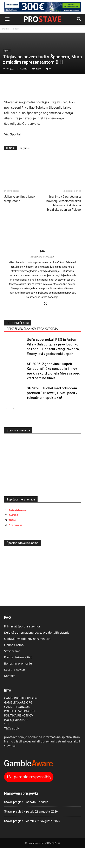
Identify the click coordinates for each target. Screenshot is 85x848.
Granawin (15, 525)
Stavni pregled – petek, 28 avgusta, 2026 (31, 811)
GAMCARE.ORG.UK (17, 707)
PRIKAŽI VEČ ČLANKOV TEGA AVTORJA (32, 328)
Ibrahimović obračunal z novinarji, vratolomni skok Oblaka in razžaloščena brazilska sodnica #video (63, 203)
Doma (5, 28)
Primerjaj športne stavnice (22, 626)
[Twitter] (18, 82)
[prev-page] (6, 408)
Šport (16, 28)
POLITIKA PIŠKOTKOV (18, 715)
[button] (7, 19)
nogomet (25, 147)
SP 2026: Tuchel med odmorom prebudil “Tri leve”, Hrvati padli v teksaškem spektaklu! (52, 393)
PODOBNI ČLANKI (18, 323)
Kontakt (9, 676)
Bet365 (13, 515)
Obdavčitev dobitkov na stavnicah (27, 639)
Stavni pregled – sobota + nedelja (26, 802)
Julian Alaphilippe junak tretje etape (19, 199)
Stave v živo (12, 651)
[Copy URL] (27, 82)
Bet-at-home (17, 510)
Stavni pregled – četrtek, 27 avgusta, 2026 (32, 821)
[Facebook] (8, 82)
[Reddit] (38, 304)
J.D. (12, 68)
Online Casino (14, 645)
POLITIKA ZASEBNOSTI (19, 711)
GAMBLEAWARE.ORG (18, 702)
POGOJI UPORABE (16, 720)
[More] (37, 82)
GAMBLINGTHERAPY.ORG (21, 698)
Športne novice (14, 670)
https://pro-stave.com (42, 256)
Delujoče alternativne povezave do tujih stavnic (36, 632)
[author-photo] (42, 245)
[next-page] (13, 408)
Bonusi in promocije (18, 663)
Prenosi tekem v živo (18, 657)
